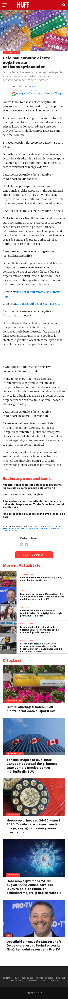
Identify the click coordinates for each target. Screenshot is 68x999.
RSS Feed (61, 978)
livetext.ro (17, 981)
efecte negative (11, 528)
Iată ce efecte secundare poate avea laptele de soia (34, 515)
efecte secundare (30, 528)
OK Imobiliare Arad (35, 981)
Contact (7, 978)
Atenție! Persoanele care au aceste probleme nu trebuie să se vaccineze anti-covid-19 (32, 486)
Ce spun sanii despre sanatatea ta (38, 303)
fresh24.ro (53, 981)
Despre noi (27, 978)
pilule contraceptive (52, 528)
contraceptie (56, 526)
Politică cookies (44, 978)
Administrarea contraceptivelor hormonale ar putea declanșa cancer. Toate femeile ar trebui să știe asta (33, 504)
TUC (17, 978)
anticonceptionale (38, 526)
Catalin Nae (29, 86)
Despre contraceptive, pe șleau (23, 494)
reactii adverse (11, 531)
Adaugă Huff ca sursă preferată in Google (39, 93)
